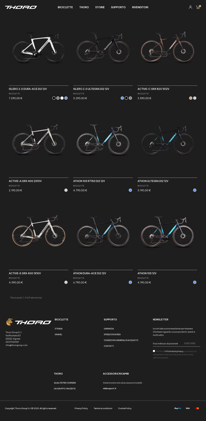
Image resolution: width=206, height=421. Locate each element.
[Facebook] (7, 374)
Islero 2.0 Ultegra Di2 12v (91, 89)
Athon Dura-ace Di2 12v (89, 273)
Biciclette (14, 93)
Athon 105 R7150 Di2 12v (89, 181)
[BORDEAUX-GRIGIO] (194, 98)
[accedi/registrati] (190, 7)
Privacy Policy (81, 408)
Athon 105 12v (147, 273)
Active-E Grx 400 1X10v (25, 273)
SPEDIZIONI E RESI (112, 334)
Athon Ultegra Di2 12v (153, 181)
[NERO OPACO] (54, 98)
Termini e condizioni (103, 408)
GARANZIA (109, 328)
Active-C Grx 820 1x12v (153, 89)
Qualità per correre (65, 383)
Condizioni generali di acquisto (121, 340)
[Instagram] (12, 374)
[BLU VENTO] (66, 98)
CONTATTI (109, 346)
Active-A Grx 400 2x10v (25, 181)
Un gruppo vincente (64, 388)
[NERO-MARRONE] (190, 98)
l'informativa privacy (173, 351)
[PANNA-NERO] (66, 190)
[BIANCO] (62, 98)
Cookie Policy (124, 408)
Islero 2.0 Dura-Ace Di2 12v (28, 89)
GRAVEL (58, 334)
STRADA (58, 328)
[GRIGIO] (58, 98)
